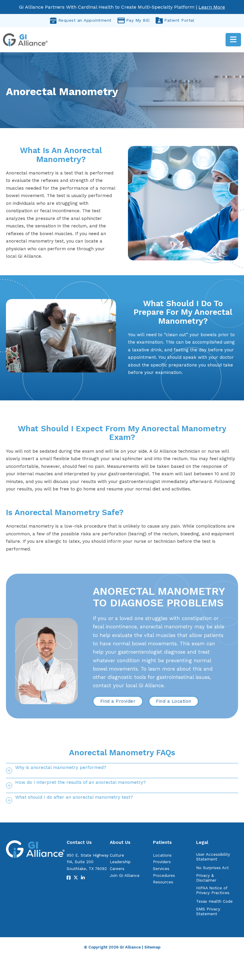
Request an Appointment (85, 20)
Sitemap (152, 947)
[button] (122, 770)
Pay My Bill (138, 20)
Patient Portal (179, 20)
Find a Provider (118, 701)
